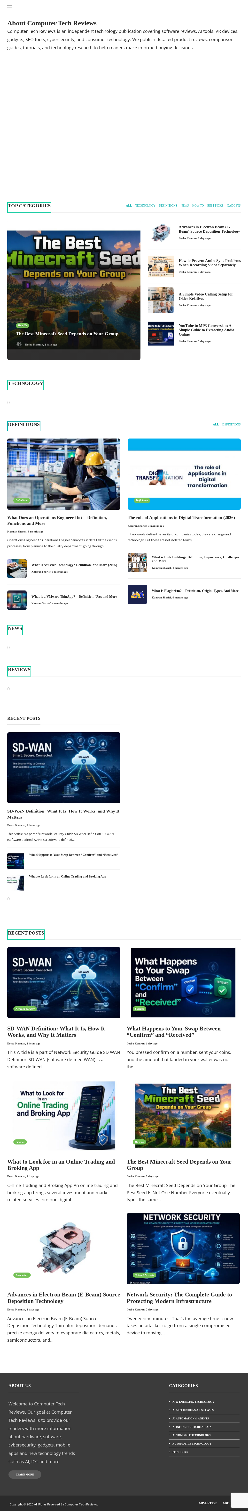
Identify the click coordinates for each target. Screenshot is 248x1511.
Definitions (22, 500)
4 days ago (170, 173)
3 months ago (36, 531)
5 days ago (204, 341)
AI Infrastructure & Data (191, 1426)
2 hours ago (33, 825)
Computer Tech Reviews (209, 93)
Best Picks (180, 1452)
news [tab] (185, 205)
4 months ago (60, 603)
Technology (143, 97)
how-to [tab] (198, 205)
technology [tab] (145, 205)
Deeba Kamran (34, 173)
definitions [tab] (168, 205)
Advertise (208, 1503)
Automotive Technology (191, 1443)
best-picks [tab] (215, 205)
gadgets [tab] (234, 205)
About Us (230, 1503)
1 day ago (152, 1043)
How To (22, 148)
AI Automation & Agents (190, 1418)
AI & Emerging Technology (193, 1401)
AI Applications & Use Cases (193, 1410)
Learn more (25, 1474)
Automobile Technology (191, 1435)
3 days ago (204, 271)
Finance (139, 1008)
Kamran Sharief (16, 531)
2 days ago (50, 173)
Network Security (25, 1008)
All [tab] (129, 205)
